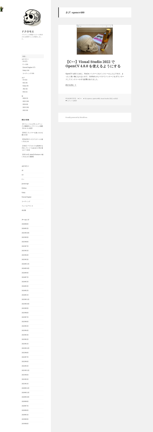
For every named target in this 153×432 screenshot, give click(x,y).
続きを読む (71, 85)
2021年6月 (25, 375)
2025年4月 (25, 255)
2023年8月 (25, 313)
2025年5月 (25, 251)
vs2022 (115, 98)
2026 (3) (25, 98)
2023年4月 (25, 330)
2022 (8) (25, 110)
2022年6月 (25, 361)
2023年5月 (25, 326)
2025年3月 (25, 259)
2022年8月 (25, 353)
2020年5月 (25, 415)
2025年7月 (25, 246)
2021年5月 (25, 379)
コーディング (26, 201)
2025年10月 (25, 233)
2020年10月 (25, 397)
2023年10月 (25, 304)
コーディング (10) (28, 73)
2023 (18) (26, 107)
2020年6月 (25, 410)
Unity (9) (25, 86)
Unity (23, 193)
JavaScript (25, 184)
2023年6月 (25, 322)
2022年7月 (25, 357)
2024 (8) (25, 104)
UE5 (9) (25, 83)
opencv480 (96, 98)
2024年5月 (25, 282)
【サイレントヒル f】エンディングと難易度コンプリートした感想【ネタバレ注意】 (32, 126)
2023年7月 (25, 317)
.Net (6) (25, 89)
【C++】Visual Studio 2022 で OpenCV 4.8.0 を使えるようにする (93, 63)
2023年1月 (25, 344)
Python (24, 188)
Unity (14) (26, 70)
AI (22, 170)
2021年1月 (25, 384)
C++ (23, 179)
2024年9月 (25, 273)
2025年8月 (25, 242)
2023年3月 (25, 335)
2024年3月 (25, 286)
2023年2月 (25, 339)
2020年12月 (25, 388)
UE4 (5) (25, 92)
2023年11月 (25, 299)
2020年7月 (25, 406)
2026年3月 (25, 228)
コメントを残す (72, 101)
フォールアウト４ (27, 206)
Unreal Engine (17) (29, 67)
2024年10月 (25, 268)
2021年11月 (25, 370)
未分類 (24, 210)
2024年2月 (25, 290)
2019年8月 (25, 424)
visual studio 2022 (107, 98)
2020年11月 (25, 392)
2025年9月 (25, 237)
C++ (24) (25, 64)
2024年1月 (25, 295)
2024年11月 (25, 264)
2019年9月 (25, 419)
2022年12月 (25, 348)
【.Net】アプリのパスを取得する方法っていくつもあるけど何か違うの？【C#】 (32, 148)
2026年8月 (25, 224)
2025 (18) (26, 101)
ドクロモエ (28, 31)
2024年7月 (25, 277)
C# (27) (25, 61)
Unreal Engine (26, 197)
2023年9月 (25, 308)
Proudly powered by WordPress (76, 117)
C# (22, 175)
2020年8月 (25, 401)
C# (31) (25, 80)
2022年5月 (25, 366)
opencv (89, 98)
